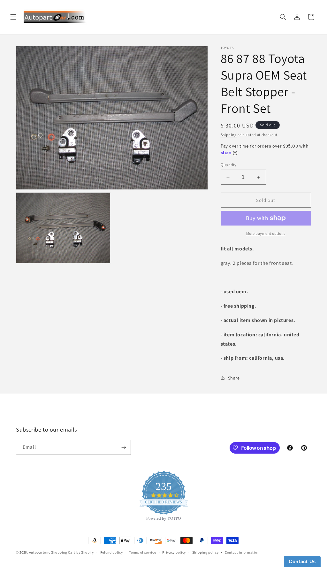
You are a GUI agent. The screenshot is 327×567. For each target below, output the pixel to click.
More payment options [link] (265, 233)
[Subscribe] (124, 447)
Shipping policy (205, 552)
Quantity (229, 164)
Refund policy (111, 552)
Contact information (242, 552)
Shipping (229, 134)
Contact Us (302, 561)
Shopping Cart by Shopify (72, 552)
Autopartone (39, 552)
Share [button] (234, 378)
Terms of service (142, 552)
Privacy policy (174, 552)
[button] (13, 17)
